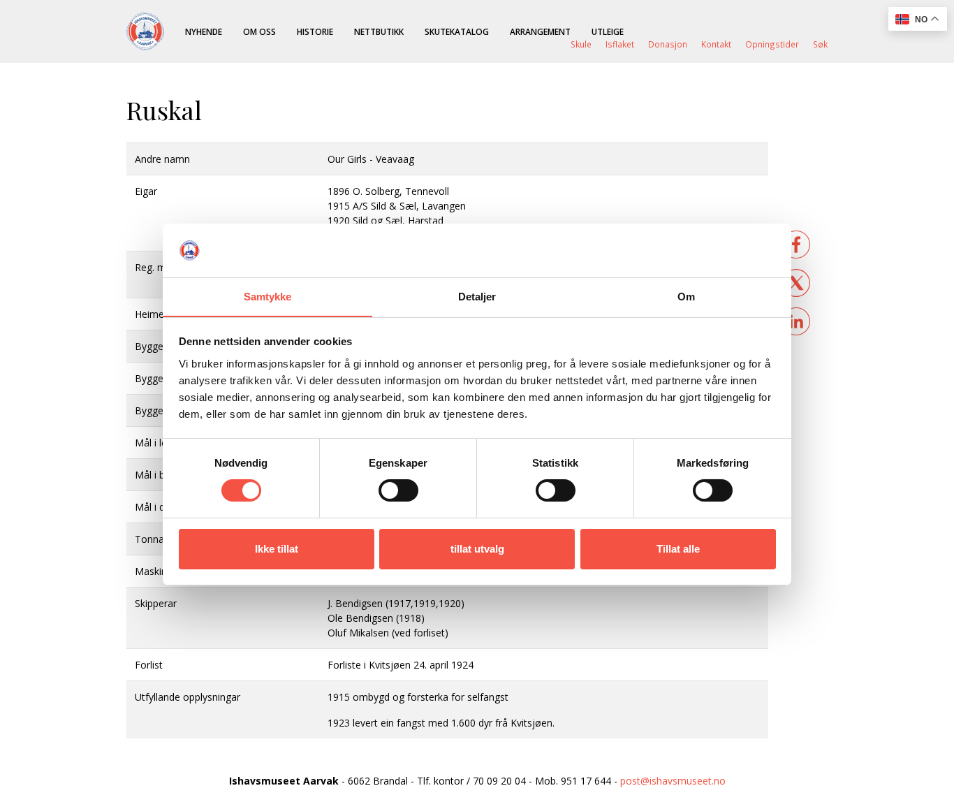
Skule (581, 44)
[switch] (398, 490)
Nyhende (203, 31)
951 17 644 (586, 780)
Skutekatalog (457, 31)
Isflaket (620, 44)
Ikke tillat (276, 549)
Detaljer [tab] (477, 297)
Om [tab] (686, 297)
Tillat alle (678, 549)
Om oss (259, 31)
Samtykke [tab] (268, 297)
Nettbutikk (379, 31)
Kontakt (716, 44)
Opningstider (772, 44)
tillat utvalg (477, 549)
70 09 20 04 (499, 780)
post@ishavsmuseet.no (673, 780)
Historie (315, 31)
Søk (820, 44)
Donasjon (667, 44)
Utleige (608, 31)
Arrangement (540, 31)
